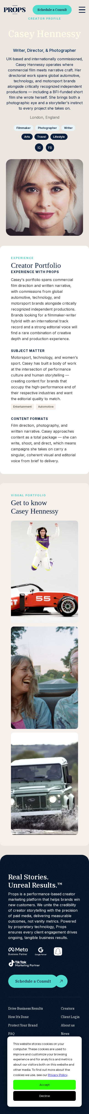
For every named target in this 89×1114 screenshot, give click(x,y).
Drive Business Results (25, 1008)
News (65, 1034)
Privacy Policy (57, 1075)
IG (39, 148)
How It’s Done (18, 1017)
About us (68, 1025)
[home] (15, 9)
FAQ (11, 1034)
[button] (82, 10)
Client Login (70, 1017)
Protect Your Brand (23, 1025)
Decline (44, 1096)
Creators (67, 1008)
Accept (44, 1085)
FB (50, 148)
